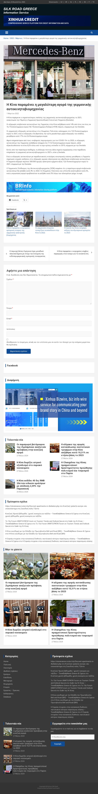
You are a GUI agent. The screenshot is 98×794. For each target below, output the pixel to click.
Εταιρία (6, 687)
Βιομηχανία (8, 684)
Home (6, 661)
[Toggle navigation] (7, 32)
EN (85, 2)
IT (89, 2)
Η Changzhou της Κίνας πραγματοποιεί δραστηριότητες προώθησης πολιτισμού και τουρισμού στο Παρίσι (76, 468)
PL (75, 2)
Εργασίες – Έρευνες (12, 690)
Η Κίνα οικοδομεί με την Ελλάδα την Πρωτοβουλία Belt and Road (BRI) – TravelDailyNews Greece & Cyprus (47, 531)
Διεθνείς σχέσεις (11, 671)
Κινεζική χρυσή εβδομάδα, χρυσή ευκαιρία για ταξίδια (72, 676)
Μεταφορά (8, 681)
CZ (61, 2)
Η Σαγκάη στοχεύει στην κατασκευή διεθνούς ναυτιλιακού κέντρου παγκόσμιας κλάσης (58, 541)
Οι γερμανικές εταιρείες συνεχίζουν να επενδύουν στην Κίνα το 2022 (47, 230)
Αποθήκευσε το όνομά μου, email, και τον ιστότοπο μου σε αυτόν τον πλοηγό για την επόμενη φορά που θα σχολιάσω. (48, 343)
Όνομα (10, 308)
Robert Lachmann (54, 788)
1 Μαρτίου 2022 (13, 113)
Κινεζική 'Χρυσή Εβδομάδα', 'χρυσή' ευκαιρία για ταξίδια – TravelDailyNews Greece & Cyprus (42, 514)
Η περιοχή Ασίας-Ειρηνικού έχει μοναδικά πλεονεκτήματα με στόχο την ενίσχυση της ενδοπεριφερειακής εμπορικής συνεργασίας (27, 253)
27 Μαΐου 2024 (22, 456)
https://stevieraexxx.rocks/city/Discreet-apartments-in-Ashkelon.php (32, 506)
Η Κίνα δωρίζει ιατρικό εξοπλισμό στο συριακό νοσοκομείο (29, 465)
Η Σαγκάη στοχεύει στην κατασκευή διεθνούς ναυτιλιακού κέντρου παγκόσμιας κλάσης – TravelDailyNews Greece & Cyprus (69, 709)
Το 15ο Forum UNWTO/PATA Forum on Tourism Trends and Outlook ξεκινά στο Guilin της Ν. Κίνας (72, 688)
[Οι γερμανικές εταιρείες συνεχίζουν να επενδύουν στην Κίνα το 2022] (48, 219)
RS (80, 2)
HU (71, 2)
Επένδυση (7, 677)
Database (7, 697)
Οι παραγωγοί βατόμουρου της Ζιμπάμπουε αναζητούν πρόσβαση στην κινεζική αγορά (31, 448)
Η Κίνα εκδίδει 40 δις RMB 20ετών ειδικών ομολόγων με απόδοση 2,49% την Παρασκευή (31, 484)
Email (9, 319)
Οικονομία (8, 668)
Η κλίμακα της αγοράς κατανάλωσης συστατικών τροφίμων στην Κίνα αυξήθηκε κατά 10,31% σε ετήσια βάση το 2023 (75, 450)
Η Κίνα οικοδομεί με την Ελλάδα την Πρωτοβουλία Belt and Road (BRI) (37, 534)
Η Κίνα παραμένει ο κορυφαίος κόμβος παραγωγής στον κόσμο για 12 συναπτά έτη (71, 252)
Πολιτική (7, 665)
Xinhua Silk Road (52, 786)
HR (66, 2)
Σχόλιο (10, 279)
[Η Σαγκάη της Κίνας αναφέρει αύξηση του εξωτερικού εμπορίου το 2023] (77, 219)
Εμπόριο (7, 674)
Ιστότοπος (11, 329)
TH (93, 2)
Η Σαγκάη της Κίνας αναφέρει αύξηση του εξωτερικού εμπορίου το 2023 (77, 230)
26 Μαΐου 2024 (22, 492)
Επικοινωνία (53, 2)
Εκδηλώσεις (9, 694)
